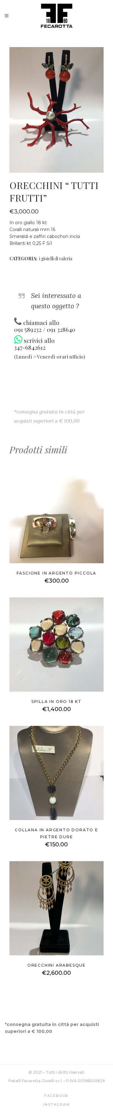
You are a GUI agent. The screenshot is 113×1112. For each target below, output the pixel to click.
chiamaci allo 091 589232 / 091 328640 (44, 326)
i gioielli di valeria (55, 259)
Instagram (56, 1104)
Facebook (56, 1095)
